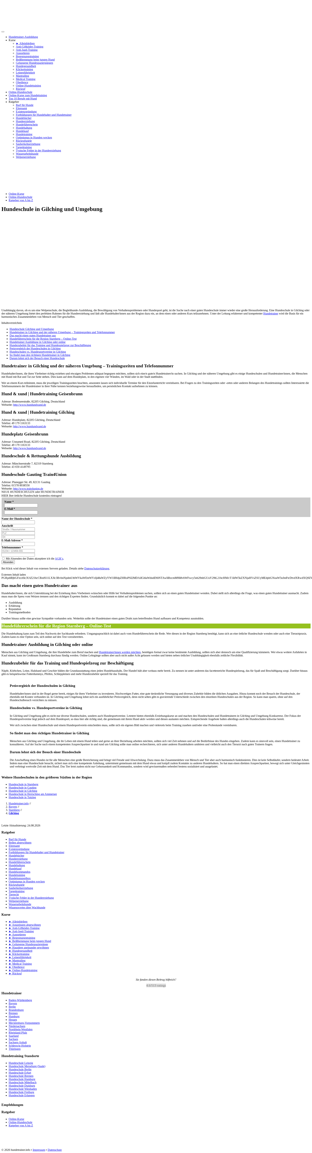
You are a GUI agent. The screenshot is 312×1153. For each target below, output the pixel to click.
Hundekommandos (19, 871)
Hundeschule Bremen (21, 1075)
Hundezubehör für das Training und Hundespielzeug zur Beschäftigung (50, 345)
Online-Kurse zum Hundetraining (28, 95)
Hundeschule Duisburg (22, 1085)
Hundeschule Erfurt (20, 1072)
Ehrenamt (21, 108)
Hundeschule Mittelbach (22, 1082)
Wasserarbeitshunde (27, 153)
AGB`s (59, 558)
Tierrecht (14, 894)
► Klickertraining (19, 954)
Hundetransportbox (20, 878)
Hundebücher (23, 118)
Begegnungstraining (27, 56)
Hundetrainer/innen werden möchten (120, 652)
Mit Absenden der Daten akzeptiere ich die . (34, 558)
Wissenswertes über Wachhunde (27, 907)
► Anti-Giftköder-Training (24, 928)
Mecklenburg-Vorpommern (24, 1022)
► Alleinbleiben (25, 43)
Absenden (8, 562)
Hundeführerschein (27, 124)
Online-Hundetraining (28, 85)
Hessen (13, 1019)
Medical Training (25, 79)
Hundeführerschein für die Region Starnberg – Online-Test (43, 338)
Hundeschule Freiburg (21, 1092)
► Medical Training (20, 963)
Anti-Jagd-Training (27, 49)
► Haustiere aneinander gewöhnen (29, 947)
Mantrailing (22, 75)
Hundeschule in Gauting (22, 787)
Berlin (12, 1006)
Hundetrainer (270, 313)
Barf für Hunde (24, 105)
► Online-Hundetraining (23, 970)
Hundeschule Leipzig (21, 1062)
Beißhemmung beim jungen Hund (35, 59)
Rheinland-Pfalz (18, 1032)
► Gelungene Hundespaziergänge (28, 944)
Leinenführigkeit (25, 72)
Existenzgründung (26, 111)
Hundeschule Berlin (20, 1069)
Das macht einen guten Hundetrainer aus (33, 335)
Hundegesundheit (26, 66)
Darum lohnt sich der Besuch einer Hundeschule (37, 358)
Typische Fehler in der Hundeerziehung (38, 150)
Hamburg (14, 1016)
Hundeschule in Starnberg (23, 784)
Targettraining (24, 147)
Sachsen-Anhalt (18, 1042)
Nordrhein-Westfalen (20, 1029)
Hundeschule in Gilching (23, 790)
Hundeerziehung (25, 121)
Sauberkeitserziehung (28, 144)
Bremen (13, 1013)
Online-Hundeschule (20, 92)
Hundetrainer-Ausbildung (23, 36)
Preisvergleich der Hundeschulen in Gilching (35, 348)
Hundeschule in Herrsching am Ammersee (33, 794)
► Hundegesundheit (20, 950)
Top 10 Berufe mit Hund (23, 98)
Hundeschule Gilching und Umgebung (32, 329)
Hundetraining (24, 134)
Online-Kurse (16, 193)
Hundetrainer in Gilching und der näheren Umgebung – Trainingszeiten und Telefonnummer (62, 332)
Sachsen (13, 1039)
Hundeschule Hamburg (22, 1079)
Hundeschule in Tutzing (22, 797)
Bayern (13, 1003)
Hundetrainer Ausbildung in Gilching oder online (38, 342)
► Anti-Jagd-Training (21, 931)
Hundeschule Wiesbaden (23, 1088)
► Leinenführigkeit (20, 957)
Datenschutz (55, 1149)
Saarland (14, 1035)
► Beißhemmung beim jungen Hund (30, 941)
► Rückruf (15, 973)
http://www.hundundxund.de (29, 404)
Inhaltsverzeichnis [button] (11, 322)
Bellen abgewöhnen (20, 842)
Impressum (39, 1149)
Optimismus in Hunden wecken (34, 137)
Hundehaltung (24, 127)
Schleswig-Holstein (20, 1045)
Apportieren (23, 53)
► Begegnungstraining (22, 937)
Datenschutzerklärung (96, 568)
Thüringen (15, 1048)
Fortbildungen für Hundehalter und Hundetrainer (44, 114)
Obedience (22, 82)
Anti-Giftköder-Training (29, 46)
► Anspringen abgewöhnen (25, 924)
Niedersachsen (17, 1026)
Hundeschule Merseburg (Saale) (27, 1066)
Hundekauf (22, 131)
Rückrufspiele (24, 140)
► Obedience (17, 967)
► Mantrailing (17, 960)
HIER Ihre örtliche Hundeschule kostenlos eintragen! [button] (31, 495)
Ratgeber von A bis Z (21, 200)
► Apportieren (17, 934)
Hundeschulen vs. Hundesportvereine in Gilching (38, 351)
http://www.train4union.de (28, 488)
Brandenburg (16, 1009)
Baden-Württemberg (20, 1000)
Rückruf (20, 88)
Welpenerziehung (26, 157)
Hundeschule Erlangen (22, 1095)
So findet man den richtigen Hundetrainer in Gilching (40, 355)
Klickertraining (24, 69)
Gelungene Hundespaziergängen (34, 62)
